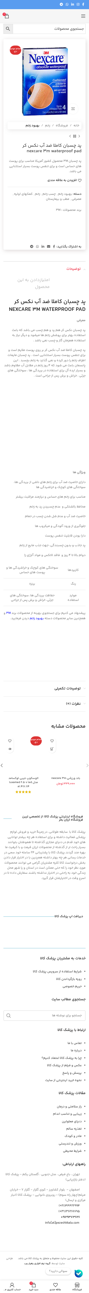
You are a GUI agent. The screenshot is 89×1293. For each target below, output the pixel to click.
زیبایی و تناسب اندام (67, 1114)
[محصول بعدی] (70, 136)
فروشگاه (62, 125)
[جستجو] (8, 1015)
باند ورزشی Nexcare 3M (65, 778)
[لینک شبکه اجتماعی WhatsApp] (67, 4)
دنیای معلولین (72, 1121)
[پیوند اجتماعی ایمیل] (49, 247)
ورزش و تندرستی (70, 1143)
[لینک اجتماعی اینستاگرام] (78, 4)
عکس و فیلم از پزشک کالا (64, 1065)
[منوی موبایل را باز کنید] (83, 16)
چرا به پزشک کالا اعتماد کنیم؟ (62, 1058)
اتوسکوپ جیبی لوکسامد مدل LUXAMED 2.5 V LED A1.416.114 (23, 782)
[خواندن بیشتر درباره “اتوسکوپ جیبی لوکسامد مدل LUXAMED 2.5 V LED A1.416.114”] (10, 749)
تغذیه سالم (74, 1128)
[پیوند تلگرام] (61, 4)
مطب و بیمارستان (57, 199)
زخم (47, 125)
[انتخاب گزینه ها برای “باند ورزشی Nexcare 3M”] (52, 749)
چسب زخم (49, 194)
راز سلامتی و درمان (69, 1106)
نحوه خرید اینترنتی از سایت (63, 1080)
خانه (76, 125)
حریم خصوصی (72, 986)
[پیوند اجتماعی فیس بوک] (83, 4)
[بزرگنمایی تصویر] (73, 109)
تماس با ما (75, 1043)
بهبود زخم (32, 125)
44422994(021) (69, 1205)
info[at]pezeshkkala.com (62, 1222)
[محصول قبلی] (79, 136)
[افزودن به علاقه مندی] (52, 741)
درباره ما (76, 1050)
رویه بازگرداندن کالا (69, 979)
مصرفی (76, 199)
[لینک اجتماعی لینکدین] (72, 4)
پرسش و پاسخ (72, 1073)
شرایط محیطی (72, 1151)
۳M (58, 210)
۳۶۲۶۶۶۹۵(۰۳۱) (69, 1211)
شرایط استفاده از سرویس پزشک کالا (57, 971)
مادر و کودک (73, 1136)
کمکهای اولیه (23, 194)
